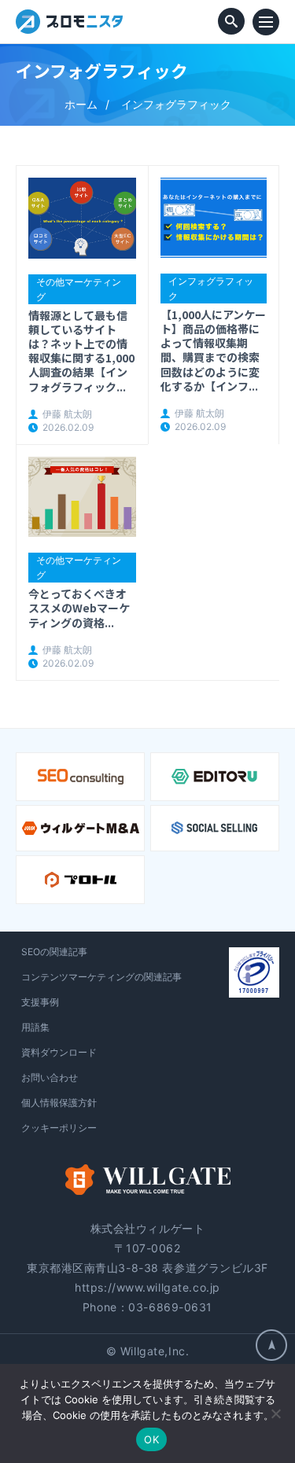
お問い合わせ (49, 1077)
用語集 (35, 1027)
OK (151, 1439)
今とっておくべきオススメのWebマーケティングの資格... (79, 608)
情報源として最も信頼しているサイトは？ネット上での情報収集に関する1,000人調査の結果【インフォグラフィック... (81, 351)
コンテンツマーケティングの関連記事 (101, 977)
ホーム (81, 104)
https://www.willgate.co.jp (147, 1287)
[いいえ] (275, 1413)
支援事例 (40, 1002)
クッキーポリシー (59, 1128)
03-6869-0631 (170, 1307)
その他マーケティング (78, 289)
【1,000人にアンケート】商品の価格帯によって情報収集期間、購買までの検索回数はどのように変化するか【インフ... (213, 350)
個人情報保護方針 (59, 1102)
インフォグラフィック (210, 288)
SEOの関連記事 (54, 952)
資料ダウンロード (59, 1052)
